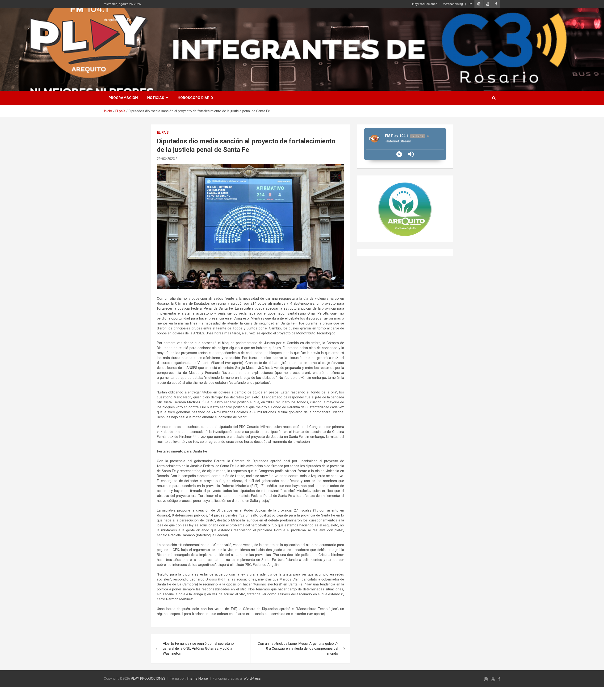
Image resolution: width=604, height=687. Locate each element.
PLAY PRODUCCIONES (148, 678)
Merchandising (453, 4)
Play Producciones (424, 4)
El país (163, 132)
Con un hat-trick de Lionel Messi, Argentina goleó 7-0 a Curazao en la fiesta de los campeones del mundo (298, 648)
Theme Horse (197, 678)
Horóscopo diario (195, 98)
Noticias (155, 98)
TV (470, 4)
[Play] (399, 154)
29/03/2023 (166, 159)
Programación (123, 98)
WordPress (252, 678)
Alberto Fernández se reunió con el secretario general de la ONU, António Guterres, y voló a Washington (198, 648)
